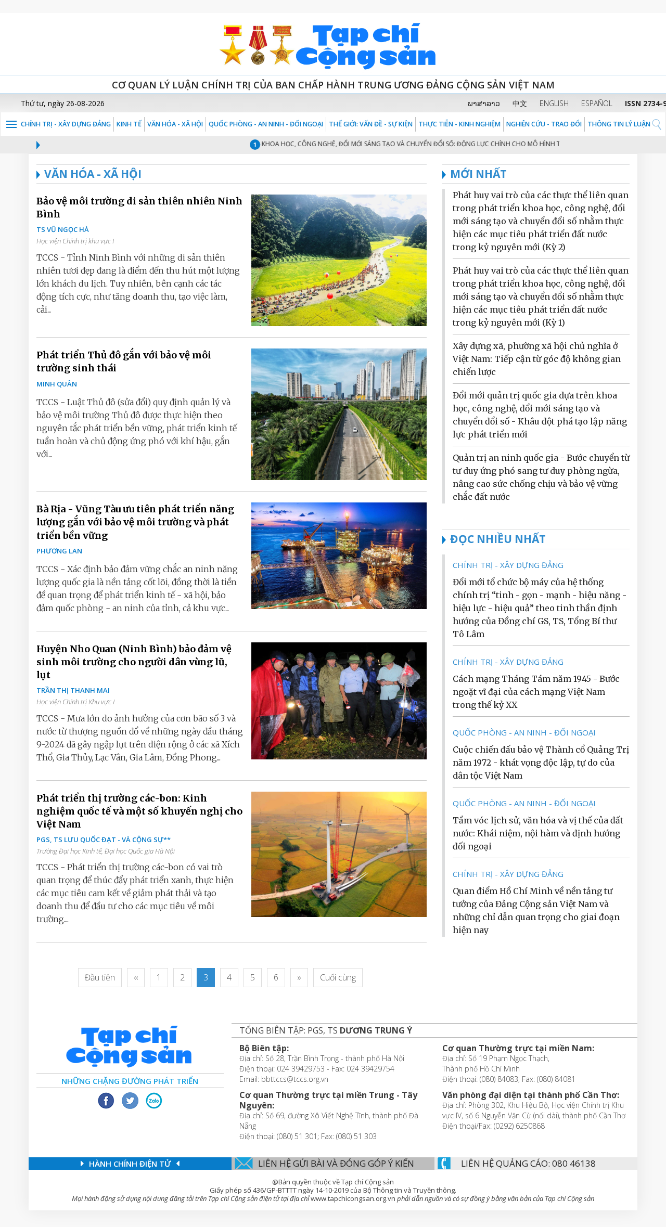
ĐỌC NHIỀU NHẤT (498, 539)
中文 (520, 103)
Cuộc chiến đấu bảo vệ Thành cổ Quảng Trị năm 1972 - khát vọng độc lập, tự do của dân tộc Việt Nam (541, 762)
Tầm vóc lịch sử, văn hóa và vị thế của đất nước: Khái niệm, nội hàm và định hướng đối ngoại (538, 833)
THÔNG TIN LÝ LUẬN (618, 124)
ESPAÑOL (596, 103)
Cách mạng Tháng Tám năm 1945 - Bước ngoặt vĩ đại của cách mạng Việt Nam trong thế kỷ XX (536, 692)
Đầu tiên (100, 977)
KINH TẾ (129, 124)
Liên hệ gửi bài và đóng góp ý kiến (336, 1163)
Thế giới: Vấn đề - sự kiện (371, 124)
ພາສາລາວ (484, 103)
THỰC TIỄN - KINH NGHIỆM (459, 124)
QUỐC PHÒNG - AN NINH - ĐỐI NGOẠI (266, 124)
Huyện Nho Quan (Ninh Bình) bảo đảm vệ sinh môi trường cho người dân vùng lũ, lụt (134, 662)
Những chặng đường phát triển (129, 1081)
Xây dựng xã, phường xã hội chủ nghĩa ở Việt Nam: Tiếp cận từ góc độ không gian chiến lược (537, 359)
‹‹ (136, 977)
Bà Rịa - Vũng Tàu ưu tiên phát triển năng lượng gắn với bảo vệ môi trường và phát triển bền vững (135, 522)
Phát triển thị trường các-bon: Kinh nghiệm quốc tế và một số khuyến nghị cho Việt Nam (139, 811)
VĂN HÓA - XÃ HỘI (175, 124)
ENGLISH (554, 103)
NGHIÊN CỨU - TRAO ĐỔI (544, 124)
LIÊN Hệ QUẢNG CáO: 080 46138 (528, 1163)
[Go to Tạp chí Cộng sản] (333, 44)
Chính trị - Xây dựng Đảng (66, 124)
